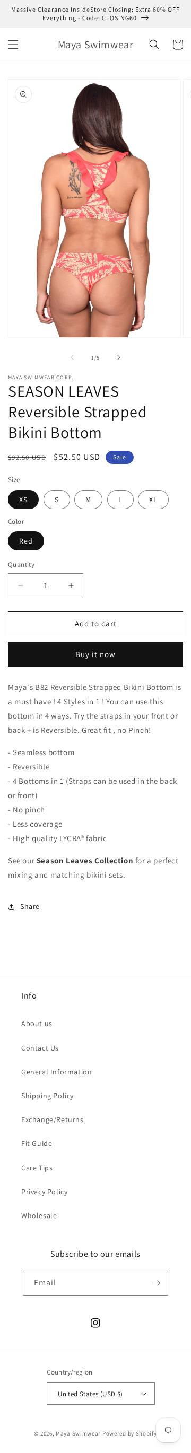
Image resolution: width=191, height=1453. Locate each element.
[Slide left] (72, 357)
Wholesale (39, 1215)
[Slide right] (119, 357)
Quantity (21, 564)
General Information (56, 1071)
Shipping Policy (47, 1095)
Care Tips (37, 1167)
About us (37, 1023)
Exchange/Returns (52, 1119)
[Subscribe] (156, 1283)
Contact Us (40, 1048)
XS (23, 499)
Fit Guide (36, 1143)
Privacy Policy (44, 1191)
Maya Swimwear (78, 1433)
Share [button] (30, 906)
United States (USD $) (90, 1393)
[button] (13, 44)
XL (153, 499)
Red (26, 541)
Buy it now (95, 654)
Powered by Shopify (129, 1433)
